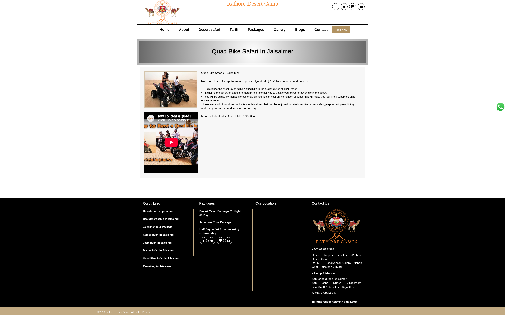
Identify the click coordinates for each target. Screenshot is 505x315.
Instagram (352, 6)
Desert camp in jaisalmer (158, 211)
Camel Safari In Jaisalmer (158, 234)
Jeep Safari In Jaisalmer (157, 242)
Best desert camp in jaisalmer (161, 219)
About (184, 30)
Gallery (280, 30)
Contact (321, 30)
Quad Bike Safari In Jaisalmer (161, 258)
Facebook (335, 6)
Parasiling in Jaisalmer (157, 266)
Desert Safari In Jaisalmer (158, 250)
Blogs (361, 6)
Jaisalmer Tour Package (157, 226)
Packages (256, 30)
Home (164, 30)
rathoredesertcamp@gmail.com (336, 301)
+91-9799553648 (325, 293)
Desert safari (209, 30)
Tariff (234, 30)
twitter (344, 6)
